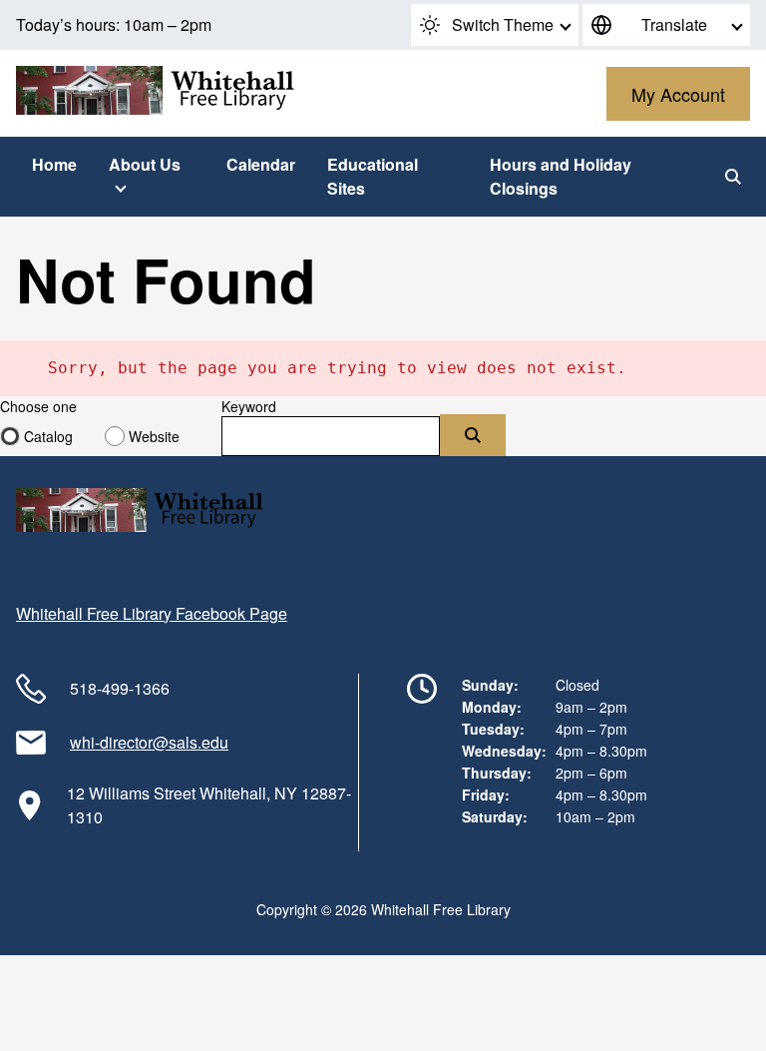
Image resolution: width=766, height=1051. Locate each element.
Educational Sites (372, 176)
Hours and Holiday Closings (560, 176)
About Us (145, 164)
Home (54, 164)
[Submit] (473, 435)
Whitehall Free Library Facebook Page (151, 613)
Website (154, 436)
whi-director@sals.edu (149, 742)
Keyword (248, 406)
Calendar (260, 164)
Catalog (48, 436)
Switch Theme (503, 24)
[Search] (733, 177)
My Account (678, 94)
